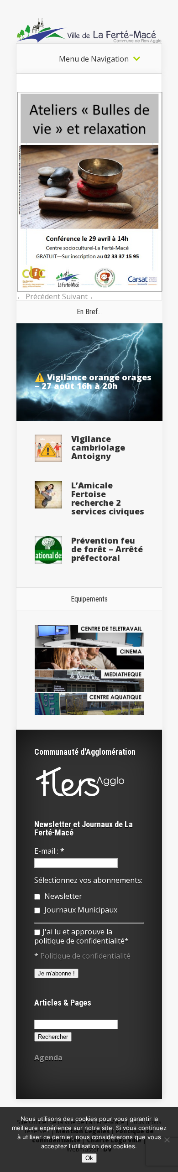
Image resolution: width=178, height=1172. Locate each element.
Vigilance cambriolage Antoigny (98, 447)
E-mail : (49, 851)
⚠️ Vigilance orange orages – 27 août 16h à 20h (93, 381)
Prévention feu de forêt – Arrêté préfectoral (107, 549)
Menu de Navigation (94, 58)
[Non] (166, 1139)
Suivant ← (79, 296)
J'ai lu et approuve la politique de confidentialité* (81, 936)
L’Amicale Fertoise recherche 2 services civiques (107, 498)
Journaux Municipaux (79, 909)
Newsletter (62, 896)
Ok (89, 1158)
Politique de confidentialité (85, 956)
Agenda (48, 1058)
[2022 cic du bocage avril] (89, 289)
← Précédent (38, 296)
